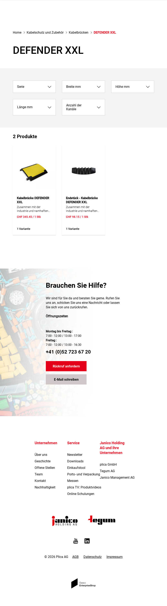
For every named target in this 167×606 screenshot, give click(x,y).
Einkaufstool (76, 468)
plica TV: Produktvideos (84, 487)
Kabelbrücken (78, 32)
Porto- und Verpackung (83, 474)
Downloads (75, 461)
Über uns (41, 455)
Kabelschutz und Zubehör (45, 32)
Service (73, 443)
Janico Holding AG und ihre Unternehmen (112, 448)
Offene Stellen (45, 468)
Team (39, 474)
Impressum (115, 557)
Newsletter (74, 455)
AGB (75, 557)
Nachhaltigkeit (45, 487)
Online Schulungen (80, 494)
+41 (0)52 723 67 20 (68, 352)
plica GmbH (108, 464)
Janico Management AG (117, 477)
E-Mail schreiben (66, 379)
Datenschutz (93, 557)
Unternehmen (46, 443)
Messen (72, 481)
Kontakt (40, 481)
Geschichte (43, 461)
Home (17, 32)
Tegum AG (107, 471)
